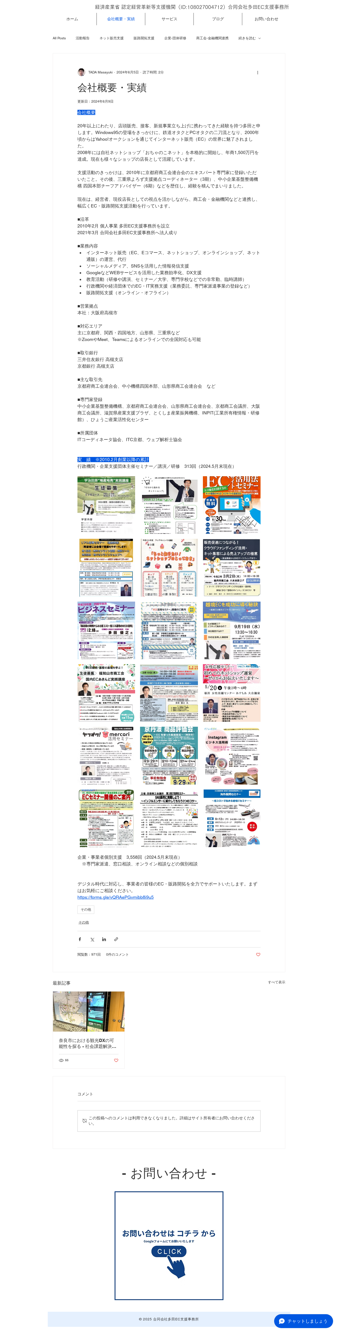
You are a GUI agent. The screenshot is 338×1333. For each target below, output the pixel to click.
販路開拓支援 (144, 38)
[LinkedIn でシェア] (104, 939)
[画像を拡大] (106, 505)
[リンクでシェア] (116, 939)
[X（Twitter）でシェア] (92, 939)
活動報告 (83, 38)
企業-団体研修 (175, 38)
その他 (86, 909)
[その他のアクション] (258, 72)
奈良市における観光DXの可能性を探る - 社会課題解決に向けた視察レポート (87, 1043)
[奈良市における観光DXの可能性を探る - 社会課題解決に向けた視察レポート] (88, 1012)
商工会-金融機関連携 (212, 38)
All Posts (59, 38)
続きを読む (247, 38)
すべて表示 (276, 982)
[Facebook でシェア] (79, 939)
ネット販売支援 (111, 38)
